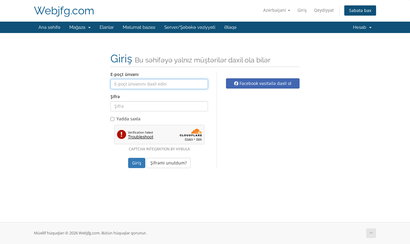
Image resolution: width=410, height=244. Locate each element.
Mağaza (78, 27)
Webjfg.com (64, 10)
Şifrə (115, 96)
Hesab (361, 27)
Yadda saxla (128, 119)
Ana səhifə (49, 27)
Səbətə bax (360, 10)
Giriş (302, 10)
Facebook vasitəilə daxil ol (264, 83)
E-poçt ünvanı (124, 74)
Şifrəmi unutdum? (168, 163)
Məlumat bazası (139, 27)
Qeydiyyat (324, 10)
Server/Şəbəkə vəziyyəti (189, 27)
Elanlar (107, 27)
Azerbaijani (275, 10)
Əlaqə (230, 27)
